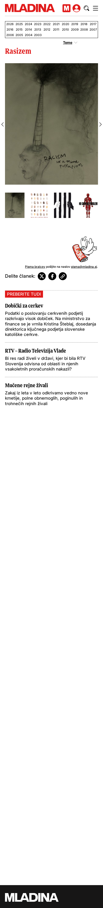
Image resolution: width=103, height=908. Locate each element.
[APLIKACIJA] (66, 8)
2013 (37, 29)
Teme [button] (67, 43)
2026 (10, 24)
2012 (47, 29)
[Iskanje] (86, 8)
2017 (93, 24)
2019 (74, 24)
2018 (83, 24)
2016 (10, 29)
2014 (28, 29)
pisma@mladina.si (84, 266)
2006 (10, 35)
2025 (19, 24)
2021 (56, 24)
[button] (2, 124)
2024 (28, 24)
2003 (37, 35)
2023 (37, 24)
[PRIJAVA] (76, 8)
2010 (65, 29)
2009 (74, 29)
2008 (84, 29)
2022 (46, 24)
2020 (65, 24)
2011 (56, 29)
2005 (19, 35)
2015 (19, 29)
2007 (93, 29)
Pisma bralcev (35, 266)
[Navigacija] (95, 8)
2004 (28, 35)
